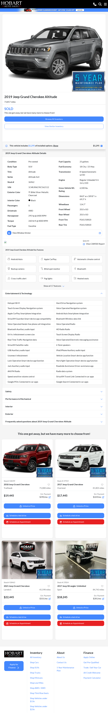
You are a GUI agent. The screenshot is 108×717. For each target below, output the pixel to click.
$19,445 (9, 495)
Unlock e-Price (29, 506)
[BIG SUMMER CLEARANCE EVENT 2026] (54, 10)
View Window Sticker (21, 233)
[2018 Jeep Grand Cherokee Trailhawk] (27, 458)
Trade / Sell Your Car (92, 667)
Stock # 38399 (9, 481)
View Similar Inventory (54, 126)
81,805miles (98, 488)
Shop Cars (34, 662)
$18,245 (62, 597)
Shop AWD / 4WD (37, 688)
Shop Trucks (35, 672)
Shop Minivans (36, 678)
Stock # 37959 (63, 481)
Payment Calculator (92, 678)
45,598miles (45, 589)
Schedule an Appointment (20, 522)
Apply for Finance (13, 666)
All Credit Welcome (92, 672)
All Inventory (35, 657)
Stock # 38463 (9, 582)
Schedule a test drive (17, 515)
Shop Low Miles (36, 683)
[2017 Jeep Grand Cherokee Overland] (80, 458)
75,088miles (45, 488)
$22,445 (9, 597)
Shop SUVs (34, 667)
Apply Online (89, 657)
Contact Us (62, 662)
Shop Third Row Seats (39, 693)
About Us (61, 657)
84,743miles (98, 589)
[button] (94, 4)
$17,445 (62, 495)
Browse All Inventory (54, 119)
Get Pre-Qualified (91, 662)
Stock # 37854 (63, 582)
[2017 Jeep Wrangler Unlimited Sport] (80, 560)
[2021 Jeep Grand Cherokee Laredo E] (27, 560)
